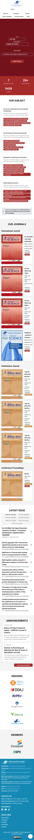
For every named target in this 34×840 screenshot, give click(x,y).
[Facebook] (2, 809)
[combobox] (17, 9)
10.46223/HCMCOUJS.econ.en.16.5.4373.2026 (16, 610)
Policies (27, 13)
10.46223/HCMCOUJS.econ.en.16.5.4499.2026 (16, 556)
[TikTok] (9, 809)
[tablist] (17, 519)
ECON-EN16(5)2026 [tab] (10, 514)
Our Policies (4, 819)
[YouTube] (6, 809)
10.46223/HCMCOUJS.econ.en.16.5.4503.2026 (16, 584)
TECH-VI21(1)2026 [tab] (17, 523)
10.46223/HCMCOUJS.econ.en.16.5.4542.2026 (16, 566)
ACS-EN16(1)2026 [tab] (24, 517)
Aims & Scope (5, 817)
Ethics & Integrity (7, 16)
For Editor (3, 826)
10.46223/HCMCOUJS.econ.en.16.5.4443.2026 (16, 596)
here (12, 213)
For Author (4, 822)
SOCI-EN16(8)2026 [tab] (24, 514)
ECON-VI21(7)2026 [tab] (11, 520)
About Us (5, 13)
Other (28, 16)
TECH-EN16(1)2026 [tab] (10, 517)
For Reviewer (4, 824)
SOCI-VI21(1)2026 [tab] (23, 520)
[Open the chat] (30, 836)
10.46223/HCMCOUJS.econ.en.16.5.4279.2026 (16, 576)
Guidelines (16, 13)
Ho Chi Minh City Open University (17, 766)
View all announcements (23, 665)
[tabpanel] (17, 569)
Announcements (19, 16)
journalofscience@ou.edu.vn (12, 788)
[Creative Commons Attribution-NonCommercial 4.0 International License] (17, 837)
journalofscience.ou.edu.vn (13, 786)
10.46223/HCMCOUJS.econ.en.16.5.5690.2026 (16, 549)
